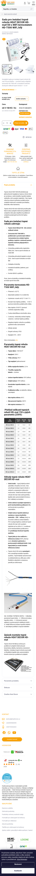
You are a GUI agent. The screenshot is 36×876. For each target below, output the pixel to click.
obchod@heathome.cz (13, 719)
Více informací (22, 859)
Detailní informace (8, 89)
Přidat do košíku (19, 123)
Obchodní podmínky (8, 811)
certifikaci (25, 162)
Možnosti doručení (25, 117)
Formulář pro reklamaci (9, 821)
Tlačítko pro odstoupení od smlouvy (13, 827)
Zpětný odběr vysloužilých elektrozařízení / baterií (17, 830)
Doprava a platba (7, 808)
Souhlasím (18, 871)
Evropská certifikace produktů (26, 151)
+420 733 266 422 (12, 162)
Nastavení (18, 864)
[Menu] (33, 3)
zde (16, 340)
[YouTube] (14, 732)
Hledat (31, 9)
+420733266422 (11, 727)
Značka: (7, 33)
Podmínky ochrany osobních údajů (12, 814)
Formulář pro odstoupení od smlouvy (13, 817)
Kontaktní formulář (12, 739)
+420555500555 (11, 723)
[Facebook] (4, 732)
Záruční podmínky (7, 824)
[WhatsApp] (8, 732)
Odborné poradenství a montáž (10, 151)
